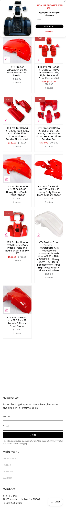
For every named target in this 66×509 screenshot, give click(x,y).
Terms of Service (14, 443)
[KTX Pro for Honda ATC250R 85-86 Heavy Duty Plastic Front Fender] (17, 169)
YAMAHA (7, 478)
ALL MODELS (9, 458)
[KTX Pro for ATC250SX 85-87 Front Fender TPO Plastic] (17, 49)
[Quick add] (7, 60)
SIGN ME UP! (49, 26)
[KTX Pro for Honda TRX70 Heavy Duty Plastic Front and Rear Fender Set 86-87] (17, 224)
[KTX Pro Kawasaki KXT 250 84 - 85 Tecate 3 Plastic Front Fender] (17, 300)
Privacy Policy (57, 441)
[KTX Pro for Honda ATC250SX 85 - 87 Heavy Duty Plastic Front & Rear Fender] (49, 169)
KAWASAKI (8, 471)
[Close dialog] (64, 2)
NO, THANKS (50, 31)
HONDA (7, 465)
